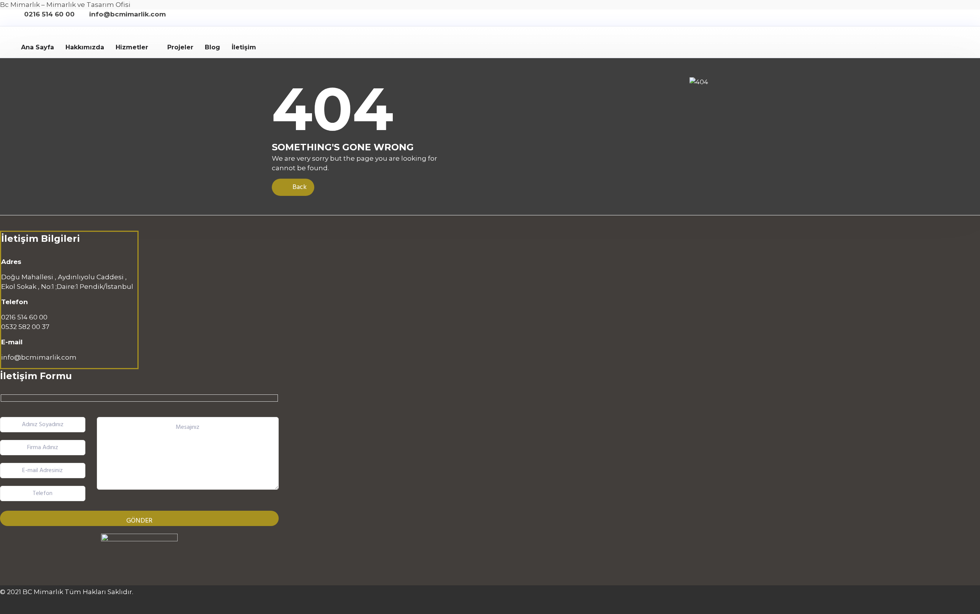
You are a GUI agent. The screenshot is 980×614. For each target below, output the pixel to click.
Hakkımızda (84, 47)
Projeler (180, 47)
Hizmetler (132, 47)
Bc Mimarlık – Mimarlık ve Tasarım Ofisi (65, 4)
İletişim (244, 47)
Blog (212, 47)
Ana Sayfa (37, 47)
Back (299, 187)
